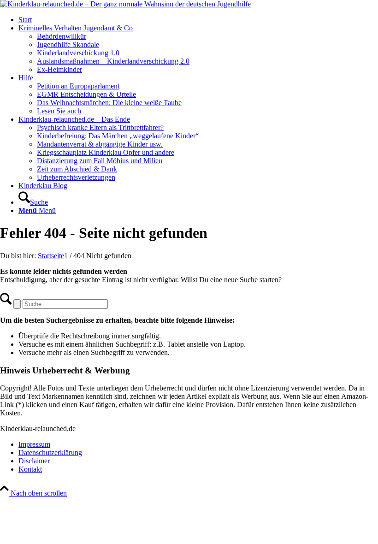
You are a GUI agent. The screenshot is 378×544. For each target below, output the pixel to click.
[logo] (125, 4)
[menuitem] (198, 20)
